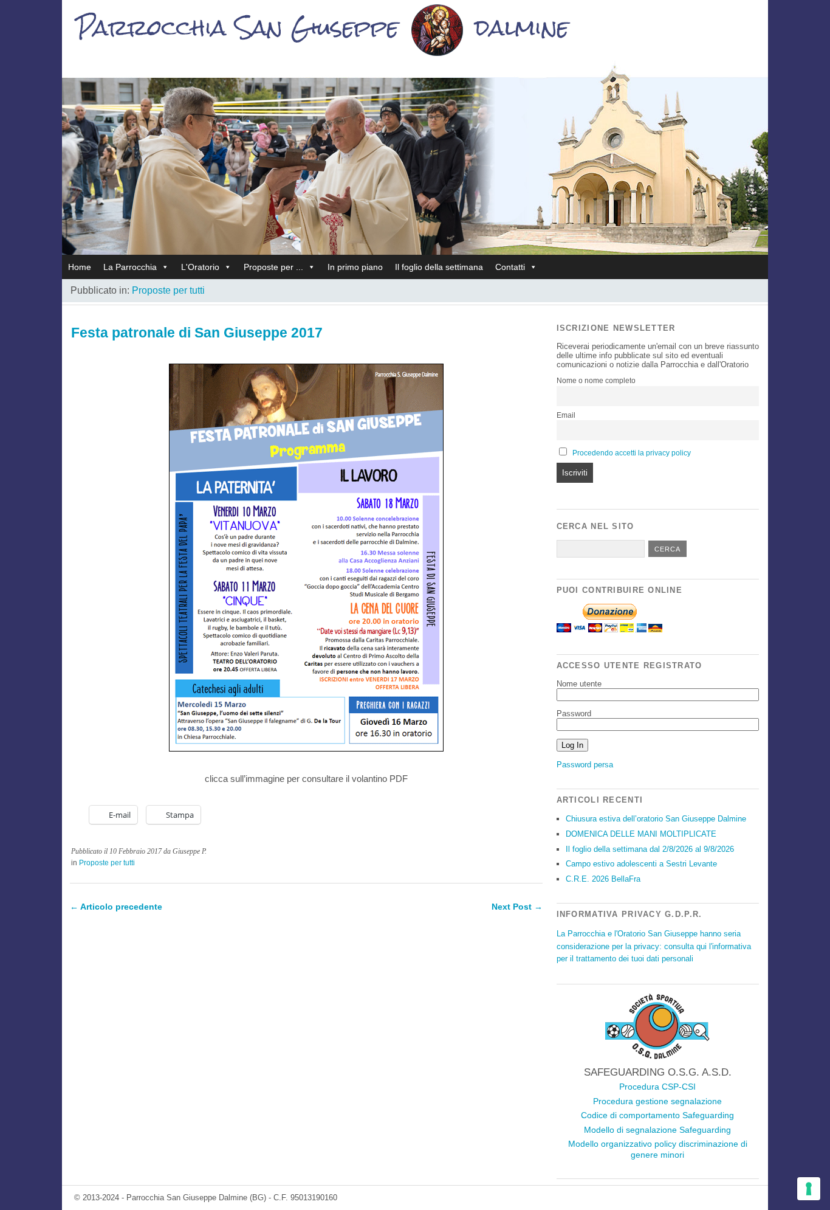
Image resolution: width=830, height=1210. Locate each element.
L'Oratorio (200, 267)
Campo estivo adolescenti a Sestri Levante (641, 863)
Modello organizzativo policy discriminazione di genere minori (657, 1149)
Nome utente (579, 683)
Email (566, 415)
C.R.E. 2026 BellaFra (603, 878)
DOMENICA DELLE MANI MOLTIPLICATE (641, 833)
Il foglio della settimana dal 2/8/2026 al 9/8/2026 (650, 849)
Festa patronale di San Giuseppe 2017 (197, 333)
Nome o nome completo (596, 380)
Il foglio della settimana (439, 267)
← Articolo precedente (116, 906)
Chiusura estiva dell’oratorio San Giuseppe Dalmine (656, 818)
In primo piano (355, 267)
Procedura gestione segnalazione (657, 1101)
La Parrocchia (130, 267)
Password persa (585, 764)
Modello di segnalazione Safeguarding (657, 1130)
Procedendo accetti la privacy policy (631, 453)
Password (574, 713)
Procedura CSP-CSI (657, 1086)
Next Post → (517, 906)
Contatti (510, 267)
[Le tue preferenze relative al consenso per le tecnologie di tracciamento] (808, 1188)
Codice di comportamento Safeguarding (657, 1115)
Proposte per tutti (168, 290)
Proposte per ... (273, 267)
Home (79, 267)
